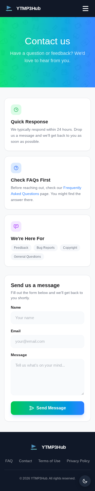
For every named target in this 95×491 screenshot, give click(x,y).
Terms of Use (49, 461)
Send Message (51, 408)
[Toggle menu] (85, 8)
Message (19, 355)
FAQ (9, 461)
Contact (25, 461)
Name (16, 307)
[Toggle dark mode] (85, 481)
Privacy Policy (78, 461)
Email (16, 331)
